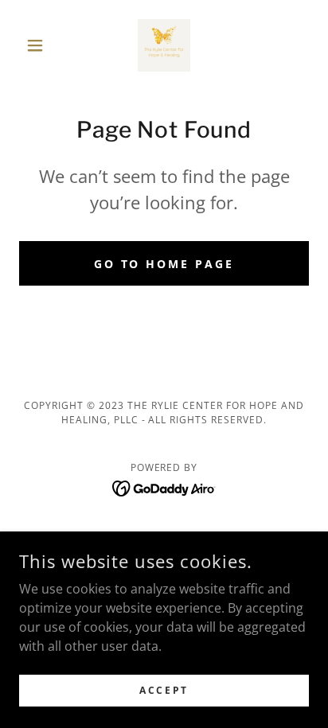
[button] (41, 45)
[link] (164, 45)
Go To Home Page (164, 263)
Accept (163, 690)
